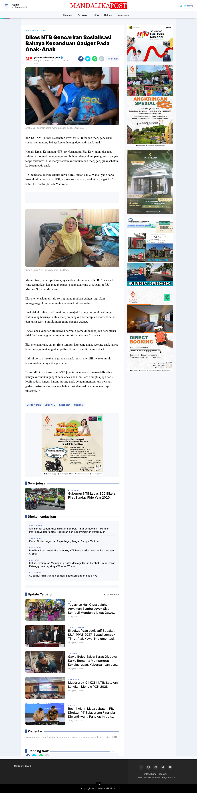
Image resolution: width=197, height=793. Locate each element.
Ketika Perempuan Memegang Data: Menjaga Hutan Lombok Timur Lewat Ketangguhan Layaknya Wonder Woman (72, 564)
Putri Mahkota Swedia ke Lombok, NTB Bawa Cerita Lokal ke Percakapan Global (71, 552)
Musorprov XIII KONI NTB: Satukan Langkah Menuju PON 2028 (93, 684)
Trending (188, 5)
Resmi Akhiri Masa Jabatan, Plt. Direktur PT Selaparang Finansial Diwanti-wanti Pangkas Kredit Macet (92, 713)
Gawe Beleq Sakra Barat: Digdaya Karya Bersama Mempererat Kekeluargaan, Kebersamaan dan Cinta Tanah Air (92, 661)
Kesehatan (64, 404)
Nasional (78, 404)
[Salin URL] (101, 58)
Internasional (123, 14)
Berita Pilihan (34, 404)
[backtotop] (98, 785)
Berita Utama (77, 627)
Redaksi (163, 774)
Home (28, 30)
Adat (72, 601)
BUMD (73, 705)
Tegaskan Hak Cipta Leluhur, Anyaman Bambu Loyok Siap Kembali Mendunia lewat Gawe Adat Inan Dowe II (90, 609)
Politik (96, 14)
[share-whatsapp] (94, 58)
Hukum (108, 14)
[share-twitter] (87, 58)
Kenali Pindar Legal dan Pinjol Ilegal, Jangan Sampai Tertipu (64, 541)
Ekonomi (67, 14)
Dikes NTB (50, 404)
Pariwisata (82, 14)
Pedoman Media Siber (149, 777)
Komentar (112, 58)
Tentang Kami (149, 774)
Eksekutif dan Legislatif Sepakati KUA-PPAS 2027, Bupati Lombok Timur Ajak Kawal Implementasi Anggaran (91, 635)
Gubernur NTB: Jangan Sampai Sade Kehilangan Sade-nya (63, 575)
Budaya (74, 653)
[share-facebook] (81, 58)
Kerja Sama (167, 777)
